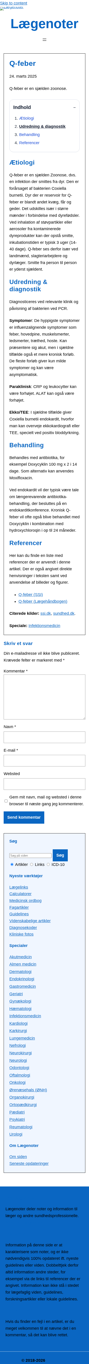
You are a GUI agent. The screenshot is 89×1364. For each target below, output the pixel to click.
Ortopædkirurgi (23, 1104)
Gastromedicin (22, 986)
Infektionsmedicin (44, 625)
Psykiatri (17, 1119)
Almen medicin (22, 964)
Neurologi (18, 1060)
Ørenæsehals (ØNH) (28, 1090)
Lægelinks (18, 887)
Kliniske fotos (21, 934)
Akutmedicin (20, 957)
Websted (12, 773)
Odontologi (19, 1067)
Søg (60, 855)
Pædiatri (17, 1112)
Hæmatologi (20, 1008)
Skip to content (13, 3)
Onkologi (17, 1082)
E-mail (11, 750)
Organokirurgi (21, 1097)
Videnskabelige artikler (30, 921)
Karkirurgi (18, 1030)
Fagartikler (19, 907)
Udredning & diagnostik (42, 126)
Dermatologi (20, 971)
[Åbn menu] (44, 39)
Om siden (18, 1156)
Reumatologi (20, 1127)
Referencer (29, 143)
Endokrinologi (21, 979)
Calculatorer (20, 894)
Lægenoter (44, 23)
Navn (10, 726)
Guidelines (19, 914)
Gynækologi (20, 1001)
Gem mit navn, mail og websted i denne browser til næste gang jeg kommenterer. (46, 800)
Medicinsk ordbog (25, 900)
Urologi (15, 1134)
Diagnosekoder (23, 927)
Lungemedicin (22, 1038)
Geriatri (16, 994)
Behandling (29, 134)
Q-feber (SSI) (30, 594)
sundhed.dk (63, 613)
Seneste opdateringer (29, 1163)
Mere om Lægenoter (24, 1222)
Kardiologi (18, 1023)
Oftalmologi (19, 1075)
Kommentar (16, 671)
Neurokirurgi (20, 1053)
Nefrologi (17, 1045)
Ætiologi (26, 118)
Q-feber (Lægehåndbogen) (42, 601)
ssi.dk (45, 613)
